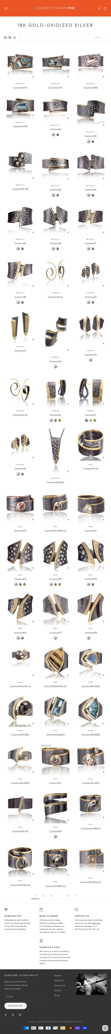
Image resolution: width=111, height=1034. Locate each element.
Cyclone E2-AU (20, 415)
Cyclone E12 (55, 361)
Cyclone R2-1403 (90, 783)
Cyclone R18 (91, 632)
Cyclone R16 (20, 632)
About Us (58, 980)
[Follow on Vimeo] (19, 1014)
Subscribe (15, 1005)
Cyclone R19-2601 (20, 734)
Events (57, 990)
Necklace (55, 478)
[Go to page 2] (76, 896)
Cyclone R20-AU (20, 831)
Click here (96, 923)
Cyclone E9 (20, 468)
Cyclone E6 (55, 415)
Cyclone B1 (55, 129)
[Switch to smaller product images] (10, 37)
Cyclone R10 (20, 530)
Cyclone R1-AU (90, 468)
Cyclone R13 (20, 579)
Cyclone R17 (55, 632)
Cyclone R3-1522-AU (55, 886)
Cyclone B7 (90, 243)
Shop (57, 995)
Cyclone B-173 (55, 87)
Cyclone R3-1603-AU (90, 882)
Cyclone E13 (91, 354)
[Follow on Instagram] (12, 1014)
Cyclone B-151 (20, 87)
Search (57, 975)
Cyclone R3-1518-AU (91, 828)
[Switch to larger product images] (5, 37)
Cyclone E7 (90, 415)
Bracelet (20, 84)
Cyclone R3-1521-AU (20, 885)
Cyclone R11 (91, 530)
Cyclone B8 (20, 297)
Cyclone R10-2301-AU (55, 530)
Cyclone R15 (91, 579)
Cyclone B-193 (20, 126)
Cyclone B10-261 (20, 189)
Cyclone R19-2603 (90, 734)
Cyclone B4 (90, 189)
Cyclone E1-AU (55, 297)
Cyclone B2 (55, 189)
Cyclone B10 (90, 136)
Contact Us (60, 985)
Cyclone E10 (91, 297)
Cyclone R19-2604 (20, 783)
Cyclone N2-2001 (55, 482)
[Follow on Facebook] (5, 1014)
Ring (91, 464)
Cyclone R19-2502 (90, 686)
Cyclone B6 (55, 243)
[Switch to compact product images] (14, 37)
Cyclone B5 (20, 243)
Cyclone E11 (20, 350)
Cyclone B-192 (91, 87)
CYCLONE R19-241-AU (55, 686)
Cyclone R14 (55, 579)
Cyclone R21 (55, 831)
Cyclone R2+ (55, 783)
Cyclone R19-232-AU (20, 686)
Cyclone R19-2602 (55, 734)
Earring (55, 293)
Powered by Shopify (72, 1022)
